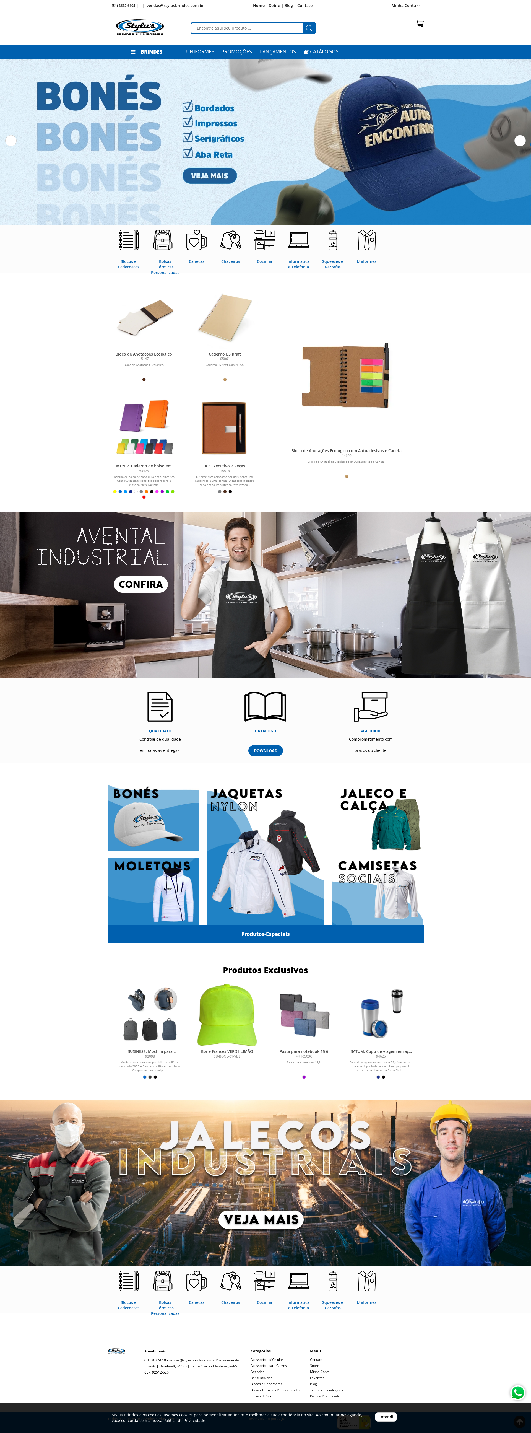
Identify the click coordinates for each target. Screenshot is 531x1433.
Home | (260, 5)
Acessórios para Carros (269, 1365)
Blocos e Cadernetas (266, 1384)
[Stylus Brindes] (140, 27)
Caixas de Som (262, 1396)
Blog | (290, 5)
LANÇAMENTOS (278, 51)
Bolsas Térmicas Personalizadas (275, 1390)
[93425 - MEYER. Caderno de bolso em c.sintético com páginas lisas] (144, 428)
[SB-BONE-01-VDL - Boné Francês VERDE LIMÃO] (227, 1015)
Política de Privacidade (184, 1420)
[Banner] (265, 1183)
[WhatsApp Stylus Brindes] (517, 1392)
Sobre (314, 1365)
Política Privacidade (325, 1396)
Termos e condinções (326, 1390)
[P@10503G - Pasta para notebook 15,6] (304, 1015)
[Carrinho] (419, 23)
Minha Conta (320, 1371)
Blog (313, 1384)
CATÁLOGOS (324, 51)
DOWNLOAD (265, 750)
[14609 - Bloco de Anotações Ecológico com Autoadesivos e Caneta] (346, 376)
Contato (305, 5)
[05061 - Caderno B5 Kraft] (225, 316)
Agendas (257, 1371)
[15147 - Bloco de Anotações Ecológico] (144, 316)
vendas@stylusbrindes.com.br (175, 5)
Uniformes (200, 51)
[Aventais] (265, 595)
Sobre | (276, 5)
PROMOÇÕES (236, 51)
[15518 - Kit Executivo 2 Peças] (225, 428)
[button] (11, 140)
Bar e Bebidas (261, 1377)
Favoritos (317, 1377)
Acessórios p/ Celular (267, 1359)
